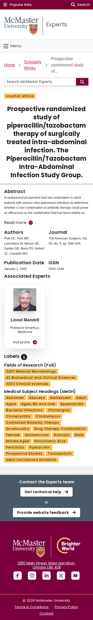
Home (9, 65)
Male (79, 435)
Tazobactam (60, 453)
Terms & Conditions (32, 607)
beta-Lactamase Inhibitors (31, 460)
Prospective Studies (24, 453)
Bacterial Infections (24, 410)
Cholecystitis (18, 416)
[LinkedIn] (46, 575)
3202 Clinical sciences (27, 384)
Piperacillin (39, 447)
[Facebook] (17, 575)
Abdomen (15, 398)
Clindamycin (48, 416)
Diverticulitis (17, 429)
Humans (61, 435)
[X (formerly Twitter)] (61, 575)
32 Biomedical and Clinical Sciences (40, 377)
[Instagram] (32, 575)
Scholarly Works (32, 65)
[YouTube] (75, 575)
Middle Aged (17, 441)
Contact (46, 613)
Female (13, 435)
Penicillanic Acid (50, 441)
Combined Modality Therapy (32, 422)
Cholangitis (59, 410)
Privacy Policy (66, 607)
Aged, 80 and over (38, 404)
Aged (11, 404)
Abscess (37, 398)
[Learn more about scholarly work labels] (24, 357)
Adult (81, 398)
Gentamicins (37, 435)
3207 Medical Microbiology (31, 371)
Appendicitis (72, 404)
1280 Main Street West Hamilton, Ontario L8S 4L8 (46, 565)
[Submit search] (82, 82)
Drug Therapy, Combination (60, 429)
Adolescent (60, 398)
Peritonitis (15, 447)
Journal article (20, 96)
